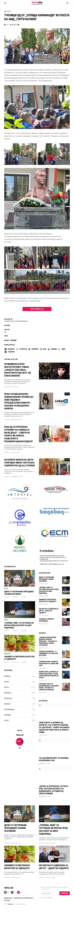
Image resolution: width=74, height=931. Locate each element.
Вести (7, 11)
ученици (13, 340)
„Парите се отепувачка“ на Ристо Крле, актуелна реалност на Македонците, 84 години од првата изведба (53, 790)
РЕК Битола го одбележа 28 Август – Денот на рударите (48, 611)
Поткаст (7, 704)
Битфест (7, 676)
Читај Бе (10, 904)
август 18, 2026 (43, 658)
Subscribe (64, 893)
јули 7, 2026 (42, 668)
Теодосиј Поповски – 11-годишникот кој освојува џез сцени (48, 653)
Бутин (6, 682)
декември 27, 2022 (44, 796)
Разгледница (9, 709)
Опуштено (7, 653)
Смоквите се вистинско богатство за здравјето (47, 600)
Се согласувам (47, 897)
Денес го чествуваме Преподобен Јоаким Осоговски (19, 592)
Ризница (7, 715)
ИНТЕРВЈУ (7, 693)
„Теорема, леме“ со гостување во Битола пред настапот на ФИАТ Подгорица (19, 625)
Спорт (6, 720)
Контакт (7, 900)
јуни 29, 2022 (43, 735)
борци (6, 340)
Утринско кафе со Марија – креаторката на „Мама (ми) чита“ (49, 663)
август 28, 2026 (43, 584)
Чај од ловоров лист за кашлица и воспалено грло (54, 759)
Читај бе (6, 329)
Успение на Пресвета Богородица (46, 620)
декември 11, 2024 (44, 763)
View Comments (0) (37, 309)
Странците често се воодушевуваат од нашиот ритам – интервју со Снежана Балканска (49, 687)
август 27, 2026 (43, 648)
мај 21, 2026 (42, 692)
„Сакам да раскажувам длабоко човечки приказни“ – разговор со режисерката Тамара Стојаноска (48, 641)
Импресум (8, 898)
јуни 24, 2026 (43, 680)
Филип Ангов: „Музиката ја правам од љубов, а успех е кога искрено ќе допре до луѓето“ (49, 675)
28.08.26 (6, 597)
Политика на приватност (23, 898)
